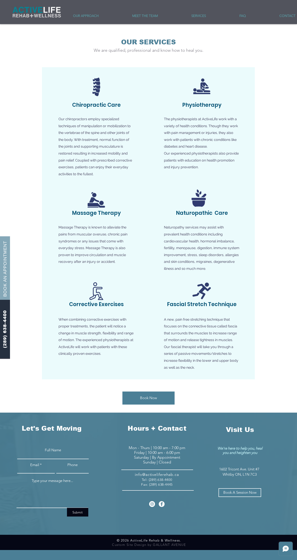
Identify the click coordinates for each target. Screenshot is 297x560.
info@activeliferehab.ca (157, 474)
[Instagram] (152, 504)
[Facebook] (162, 504)
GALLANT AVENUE (169, 545)
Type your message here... (52, 481)
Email (34, 465)
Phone (72, 465)
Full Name (53, 450)
